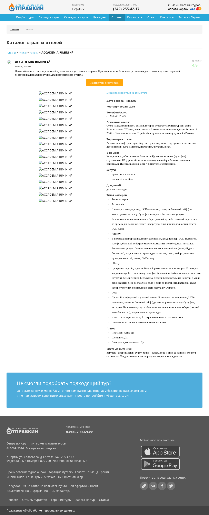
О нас (151, 17)
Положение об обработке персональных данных (41, 510)
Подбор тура (25, 17)
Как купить (134, 17)
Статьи (104, 500)
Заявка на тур (85, 500)
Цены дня (100, 17)
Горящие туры (49, 17)
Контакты (167, 17)
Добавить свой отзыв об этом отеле (127, 92)
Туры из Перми (189, 17)
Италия (23, 52)
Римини (34, 52)
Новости (12, 500)
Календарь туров (76, 17)
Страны (116, 17)
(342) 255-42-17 (126, 8)
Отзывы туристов (34, 500)
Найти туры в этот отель (104, 82)
